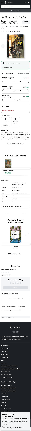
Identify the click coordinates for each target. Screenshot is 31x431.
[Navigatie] (2, 2)
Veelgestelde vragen (16, 339)
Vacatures (3, 405)
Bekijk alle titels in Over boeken (15, 253)
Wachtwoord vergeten (6, 374)
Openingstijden (4, 357)
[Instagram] (17, 332)
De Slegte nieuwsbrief (6, 408)
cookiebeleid (5, 424)
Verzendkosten (4, 396)
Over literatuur (10, 206)
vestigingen (5, 337)
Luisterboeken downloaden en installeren (10, 368)
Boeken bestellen (5, 348)
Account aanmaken (5, 371)
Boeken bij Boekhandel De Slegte (8, 390)
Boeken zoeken (4, 351)
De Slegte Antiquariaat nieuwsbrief (9, 411)
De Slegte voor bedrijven (6, 377)
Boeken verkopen (5, 354)
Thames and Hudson (16, 187)
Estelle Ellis (4, 26)
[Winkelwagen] (28, 2)
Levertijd (3, 360)
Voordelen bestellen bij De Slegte (8, 388)
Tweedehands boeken (15, 10)
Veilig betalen (4, 393)
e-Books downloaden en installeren (9, 366)
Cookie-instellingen (18, 427)
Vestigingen (3, 402)
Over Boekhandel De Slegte (8, 382)
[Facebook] (14, 332)
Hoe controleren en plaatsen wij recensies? (11, 310)
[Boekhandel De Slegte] (9, 2)
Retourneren (4, 363)
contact (5, 336)
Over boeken (18, 206)
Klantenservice (5, 345)
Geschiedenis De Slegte (6, 385)
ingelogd (21, 306)
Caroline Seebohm (13, 26)
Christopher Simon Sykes (18, 184)
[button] (2, 10)
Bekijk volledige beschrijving (15, 143)
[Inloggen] (25, 2)
